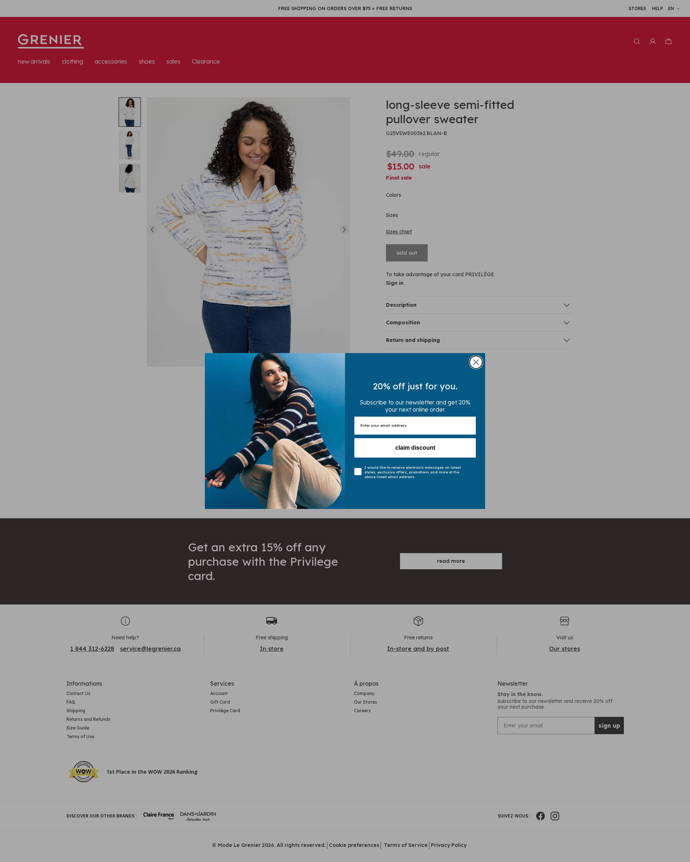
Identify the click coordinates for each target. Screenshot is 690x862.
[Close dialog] (476, 362)
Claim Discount (415, 448)
